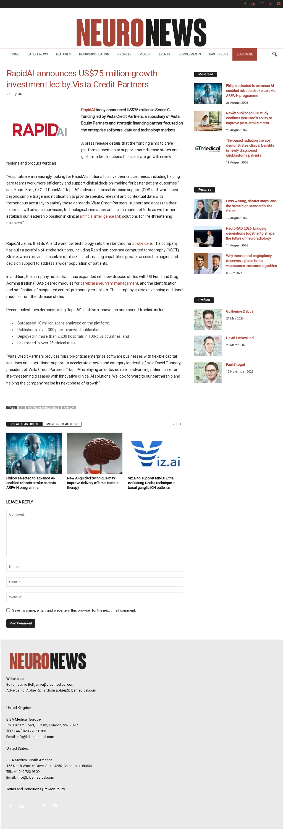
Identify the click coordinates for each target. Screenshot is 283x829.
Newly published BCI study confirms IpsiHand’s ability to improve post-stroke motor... (249, 118)
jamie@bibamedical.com (54, 684)
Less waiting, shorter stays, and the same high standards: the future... (251, 206)
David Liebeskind (240, 338)
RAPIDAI (69, 407)
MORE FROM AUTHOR (62, 424)
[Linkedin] (253, 4)
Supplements (190, 54)
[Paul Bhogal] (208, 372)
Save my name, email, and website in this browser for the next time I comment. (74, 610)
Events (164, 54)
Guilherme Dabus (239, 311)
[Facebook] (245, 4)
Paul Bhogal (235, 364)
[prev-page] (174, 424)
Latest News (38, 54)
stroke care (142, 243)
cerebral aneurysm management (109, 283)
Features (63, 54)
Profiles (124, 54)
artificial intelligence (43, 407)
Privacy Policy (54, 789)
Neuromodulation (94, 54)
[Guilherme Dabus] (208, 319)
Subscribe (245, 54)
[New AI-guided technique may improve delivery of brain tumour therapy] (94, 453)
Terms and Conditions (23, 789)
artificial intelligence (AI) (100, 216)
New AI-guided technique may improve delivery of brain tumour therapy (93, 483)
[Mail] (262, 4)
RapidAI (88, 110)
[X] (270, 4)
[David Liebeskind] (208, 346)
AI (21, 407)
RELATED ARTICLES (24, 424)
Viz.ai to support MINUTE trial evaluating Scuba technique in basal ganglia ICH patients (151, 483)
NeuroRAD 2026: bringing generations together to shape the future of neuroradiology (250, 233)
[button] (274, 54)
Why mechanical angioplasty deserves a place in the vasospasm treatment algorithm (251, 261)
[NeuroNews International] (141, 32)
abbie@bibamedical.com (76, 690)
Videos (145, 54)
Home (15, 54)
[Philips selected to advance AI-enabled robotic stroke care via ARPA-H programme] (34, 453)
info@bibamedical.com (35, 737)
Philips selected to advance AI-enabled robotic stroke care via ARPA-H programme (31, 483)
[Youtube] (278, 4)
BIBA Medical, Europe (23, 719)
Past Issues (218, 54)
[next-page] (180, 424)
